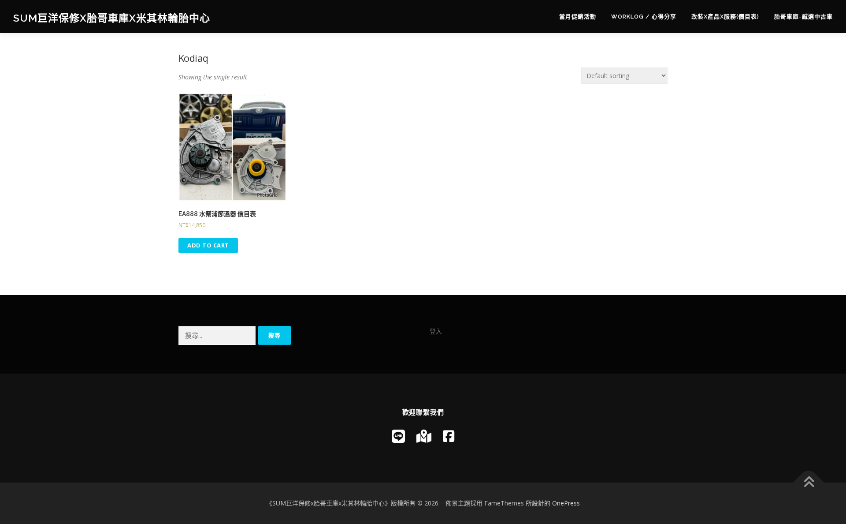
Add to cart (208, 245)
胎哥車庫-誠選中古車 (803, 16)
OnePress (566, 503)
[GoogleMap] (423, 436)
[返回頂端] (808, 482)
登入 (436, 331)
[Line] (398, 436)
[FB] (448, 436)
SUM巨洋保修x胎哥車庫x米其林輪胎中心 (111, 18)
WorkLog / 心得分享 (643, 16)
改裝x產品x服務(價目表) (725, 16)
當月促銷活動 (577, 16)
